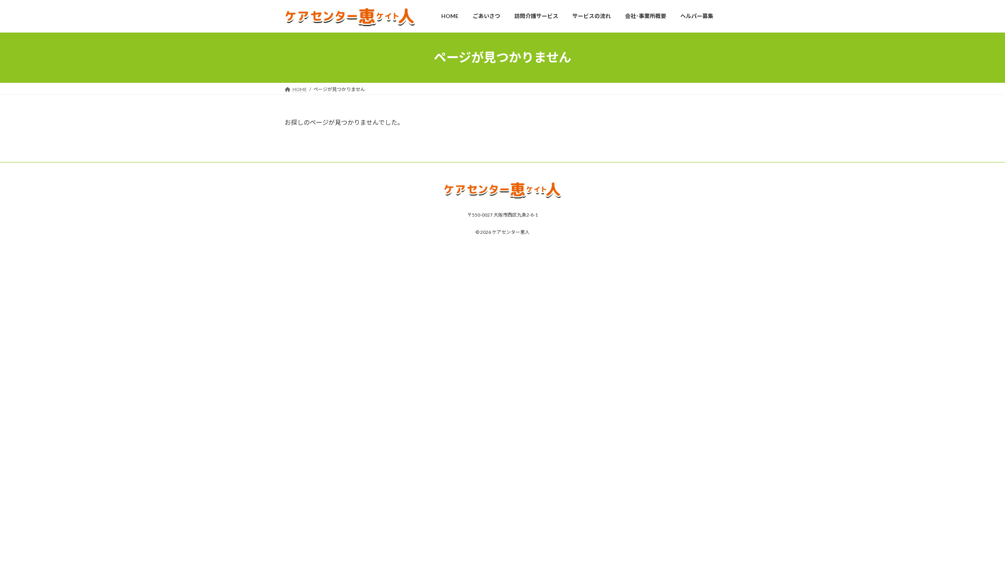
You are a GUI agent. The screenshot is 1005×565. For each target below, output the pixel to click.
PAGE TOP (975, 540)
